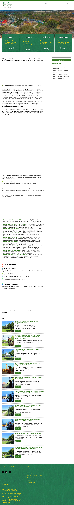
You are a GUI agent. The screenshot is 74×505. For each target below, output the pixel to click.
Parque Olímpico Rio (58, 78)
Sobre (46, 3)
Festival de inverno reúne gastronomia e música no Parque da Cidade (28, 420)
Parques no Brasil (54, 3)
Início (41, 3)
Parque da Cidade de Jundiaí (61, 74)
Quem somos (30, 473)
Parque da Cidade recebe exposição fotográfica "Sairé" (26, 322)
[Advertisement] (23, 74)
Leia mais (11, 48)
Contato (69, 3)
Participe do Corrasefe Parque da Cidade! (28, 433)
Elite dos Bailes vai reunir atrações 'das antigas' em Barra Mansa (27, 364)
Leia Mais (17, 330)
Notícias (63, 3)
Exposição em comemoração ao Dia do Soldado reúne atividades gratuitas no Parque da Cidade (27, 336)
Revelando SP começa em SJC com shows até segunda (28, 378)
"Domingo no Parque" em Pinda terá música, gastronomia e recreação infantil (29, 448)
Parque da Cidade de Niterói (61, 76)
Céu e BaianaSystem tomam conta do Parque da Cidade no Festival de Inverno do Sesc (29, 392)
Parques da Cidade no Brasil (34, 475)
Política (29, 480)
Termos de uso (31, 482)
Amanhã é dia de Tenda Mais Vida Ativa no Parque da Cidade (28, 350)
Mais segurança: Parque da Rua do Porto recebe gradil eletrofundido (28, 406)
